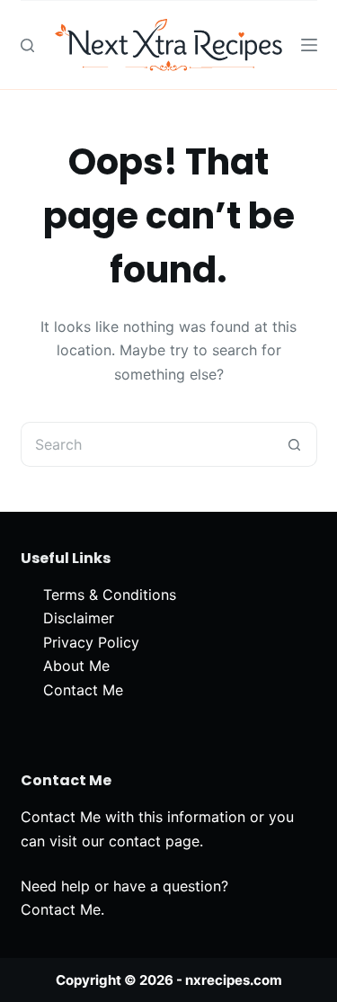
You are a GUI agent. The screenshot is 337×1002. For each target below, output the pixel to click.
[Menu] (309, 45)
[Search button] (294, 444)
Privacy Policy (91, 642)
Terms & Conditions (109, 595)
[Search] (27, 45)
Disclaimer (78, 618)
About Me (76, 666)
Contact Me (83, 690)
